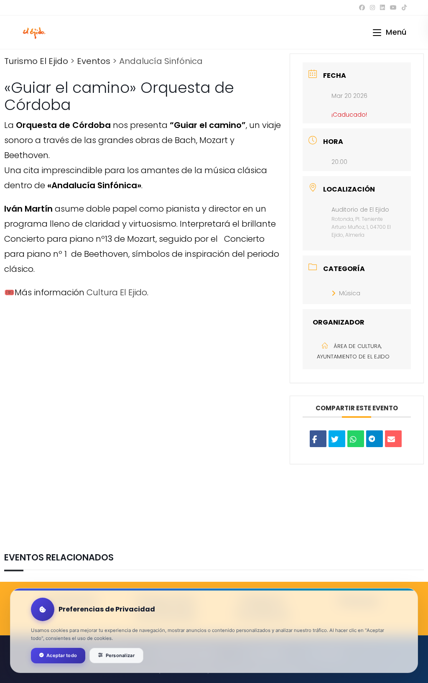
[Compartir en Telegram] (374, 438)
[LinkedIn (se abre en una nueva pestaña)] (382, 7)
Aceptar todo (61, 655)
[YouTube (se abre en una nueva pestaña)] (393, 7)
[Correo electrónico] (393, 438)
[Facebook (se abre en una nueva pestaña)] (362, 7)
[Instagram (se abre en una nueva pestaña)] (372, 7)
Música (349, 293)
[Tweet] (337, 438)
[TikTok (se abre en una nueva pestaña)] (403, 7)
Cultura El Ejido (117, 292)
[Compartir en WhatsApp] (355, 438)
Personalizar (120, 655)
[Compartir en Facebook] (318, 438)
